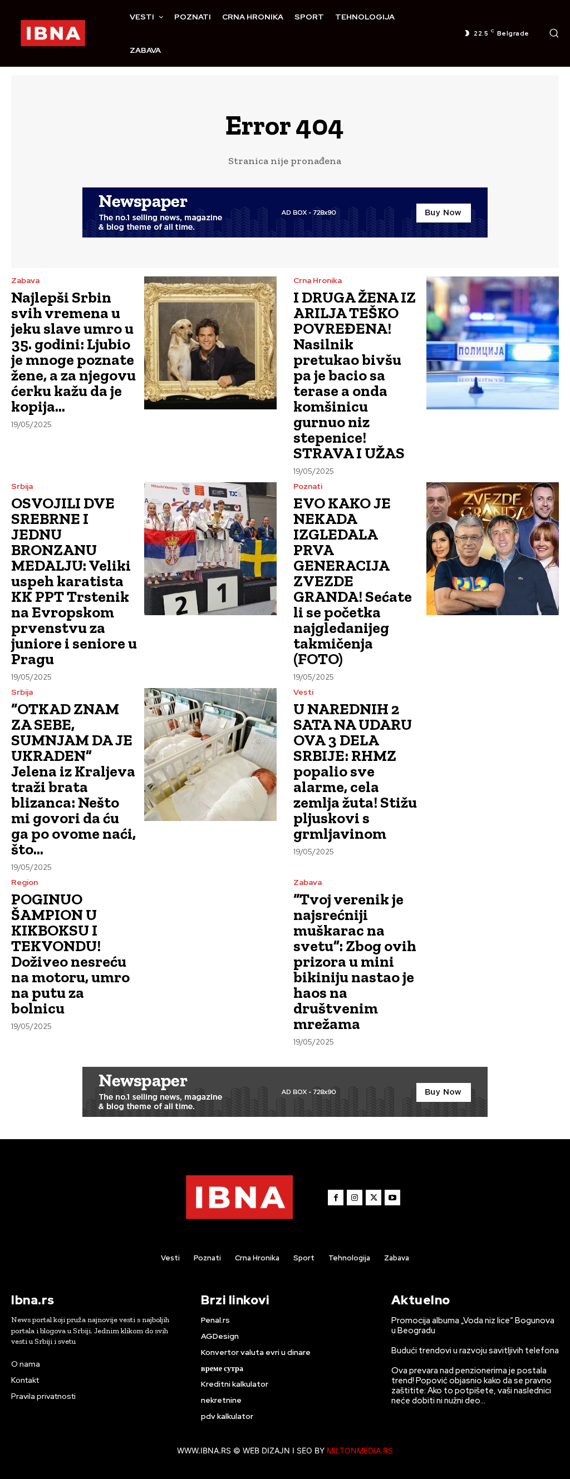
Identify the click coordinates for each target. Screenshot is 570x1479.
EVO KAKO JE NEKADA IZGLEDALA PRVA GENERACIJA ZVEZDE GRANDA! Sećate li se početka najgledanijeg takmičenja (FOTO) (352, 581)
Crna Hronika (317, 280)
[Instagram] (354, 1197)
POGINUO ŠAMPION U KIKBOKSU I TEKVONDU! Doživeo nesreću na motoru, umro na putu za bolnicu (70, 953)
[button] (554, 33)
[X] (373, 1197)
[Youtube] (392, 1197)
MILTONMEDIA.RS (360, 1450)
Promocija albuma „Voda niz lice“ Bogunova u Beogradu (472, 1325)
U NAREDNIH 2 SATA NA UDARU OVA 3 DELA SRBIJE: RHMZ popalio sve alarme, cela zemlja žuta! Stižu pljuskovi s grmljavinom (355, 771)
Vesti (303, 692)
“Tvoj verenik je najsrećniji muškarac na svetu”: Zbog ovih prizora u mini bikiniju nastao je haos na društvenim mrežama (354, 961)
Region (24, 882)
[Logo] (53, 33)
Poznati (307, 486)
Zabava (25, 280)
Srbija (22, 486)
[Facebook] (335, 1197)
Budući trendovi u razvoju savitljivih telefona (475, 1350)
